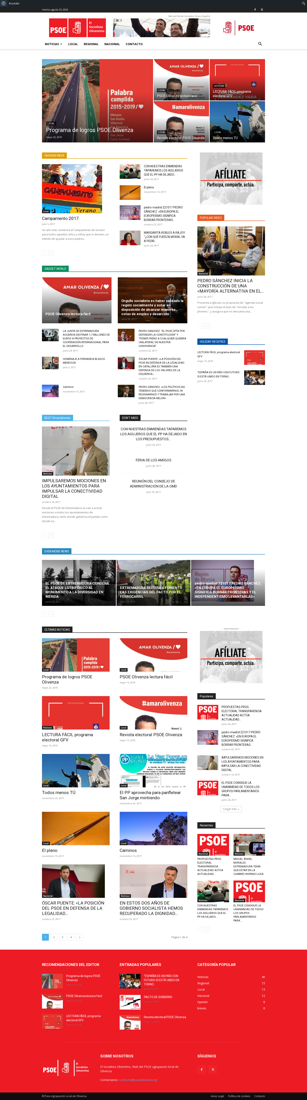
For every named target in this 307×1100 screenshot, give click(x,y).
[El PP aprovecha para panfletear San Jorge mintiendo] (153, 770)
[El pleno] (130, 192)
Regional (91, 44)
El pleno (149, 187)
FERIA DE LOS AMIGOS (153, 460)
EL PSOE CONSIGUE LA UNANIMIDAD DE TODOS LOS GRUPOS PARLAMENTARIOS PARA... (248, 913)
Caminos (68, 386)
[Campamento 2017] (76, 188)
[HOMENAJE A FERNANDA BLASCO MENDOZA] (50, 363)
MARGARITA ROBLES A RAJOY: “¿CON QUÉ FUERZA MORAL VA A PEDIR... (165, 237)
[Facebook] (255, 10)
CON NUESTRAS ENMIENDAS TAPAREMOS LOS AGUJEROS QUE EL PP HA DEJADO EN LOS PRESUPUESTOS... (153, 434)
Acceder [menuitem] (14, 3)
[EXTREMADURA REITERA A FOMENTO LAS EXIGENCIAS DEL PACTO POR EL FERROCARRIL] (153, 583)
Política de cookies (239, 1096)
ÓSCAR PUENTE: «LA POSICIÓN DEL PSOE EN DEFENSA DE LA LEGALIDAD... (73, 908)
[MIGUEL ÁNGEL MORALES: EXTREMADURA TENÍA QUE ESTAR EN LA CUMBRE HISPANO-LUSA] (249, 845)
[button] (260, 44)
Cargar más (230, 809)
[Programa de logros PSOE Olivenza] (97, 107)
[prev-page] (44, 253)
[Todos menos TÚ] (237, 121)
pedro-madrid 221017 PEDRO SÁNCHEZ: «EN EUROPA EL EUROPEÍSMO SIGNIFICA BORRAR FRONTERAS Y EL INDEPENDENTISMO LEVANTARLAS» (228, 590)
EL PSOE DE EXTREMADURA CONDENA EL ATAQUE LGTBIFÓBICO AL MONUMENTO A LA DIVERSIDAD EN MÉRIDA (77, 590)
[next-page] (51, 253)
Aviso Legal (217, 1096)
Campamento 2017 (60, 218)
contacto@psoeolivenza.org (138, 1080)
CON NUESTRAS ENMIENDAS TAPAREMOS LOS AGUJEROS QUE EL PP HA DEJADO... (163, 170)
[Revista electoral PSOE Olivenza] (181, 121)
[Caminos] (50, 391)
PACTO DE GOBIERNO (158, 997)
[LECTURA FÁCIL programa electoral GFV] (237, 79)
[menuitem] (3, 3)
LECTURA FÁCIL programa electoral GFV (67, 737)
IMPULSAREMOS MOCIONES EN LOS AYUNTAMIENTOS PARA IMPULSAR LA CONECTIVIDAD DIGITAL (74, 488)
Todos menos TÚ (58, 792)
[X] (262, 10)
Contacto (134, 44)
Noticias (52, 44)
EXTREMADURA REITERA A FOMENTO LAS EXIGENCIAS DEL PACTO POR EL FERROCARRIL (151, 592)
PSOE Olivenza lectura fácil (68, 314)
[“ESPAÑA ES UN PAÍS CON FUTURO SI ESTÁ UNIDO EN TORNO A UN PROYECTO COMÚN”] (254, 377)
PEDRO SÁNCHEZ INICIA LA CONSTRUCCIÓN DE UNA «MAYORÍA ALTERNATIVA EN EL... (230, 286)
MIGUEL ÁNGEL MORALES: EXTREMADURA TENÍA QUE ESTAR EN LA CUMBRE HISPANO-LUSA (248, 866)
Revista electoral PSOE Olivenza (151, 734)
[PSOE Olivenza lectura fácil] (181, 79)
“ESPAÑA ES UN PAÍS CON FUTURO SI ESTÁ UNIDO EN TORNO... (161, 980)
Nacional (112, 44)
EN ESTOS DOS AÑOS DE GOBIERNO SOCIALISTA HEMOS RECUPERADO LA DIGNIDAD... (151, 908)
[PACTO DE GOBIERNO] (130, 1002)
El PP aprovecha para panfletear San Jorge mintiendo (150, 795)
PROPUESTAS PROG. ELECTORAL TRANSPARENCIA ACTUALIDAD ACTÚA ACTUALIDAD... (210, 866)
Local (73, 44)
